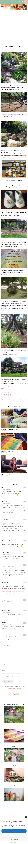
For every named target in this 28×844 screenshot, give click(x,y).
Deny (14, 835)
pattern (18, 187)
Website (4, 670)
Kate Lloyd (5, 501)
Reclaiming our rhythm (7, 451)
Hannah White (6, 582)
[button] (26, 817)
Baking (10, 813)
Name (4, 659)
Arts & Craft (7, 809)
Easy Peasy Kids (6, 552)
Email (3, 664)
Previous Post (6, 399)
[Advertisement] (14, 29)
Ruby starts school (6, 474)
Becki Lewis (5, 565)
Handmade (15, 809)
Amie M (4, 487)
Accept (14, 831)
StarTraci (5, 519)
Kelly (10, 392)
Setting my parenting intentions (9, 429)
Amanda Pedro (6, 610)
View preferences (14, 839)
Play (5, 813)
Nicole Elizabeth (6, 540)
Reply (24, 487)
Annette (4, 600)
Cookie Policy (13, 842)
